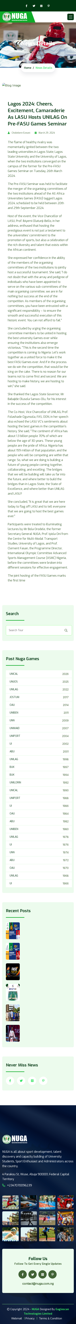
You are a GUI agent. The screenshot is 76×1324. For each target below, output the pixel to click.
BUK (12, 767)
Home (27, 68)
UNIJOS (14, 681)
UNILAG (14, 689)
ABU (12, 751)
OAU (12, 705)
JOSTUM (14, 697)
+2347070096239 (19, 1185)
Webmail (16, 1318)
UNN (12, 720)
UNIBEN (14, 712)
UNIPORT (15, 736)
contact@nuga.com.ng (38, 1283)
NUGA (35, 1309)
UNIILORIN (15, 782)
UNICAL (14, 674)
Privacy (29, 1318)
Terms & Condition (50, 1318)
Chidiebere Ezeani (21, 132)
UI (11, 744)
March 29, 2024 (47, 132)
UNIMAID (15, 728)
